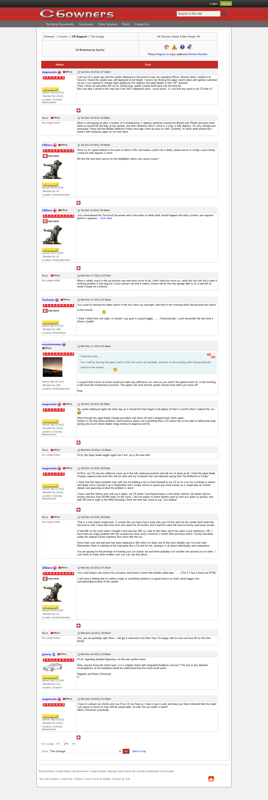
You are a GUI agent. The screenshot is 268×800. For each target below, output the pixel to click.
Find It (126, 24)
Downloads (153, 771)
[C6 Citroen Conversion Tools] (189, 46)
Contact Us (142, 24)
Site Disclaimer (80, 771)
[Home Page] (167, 46)
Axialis (107, 778)
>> (74, 743)
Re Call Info (139, 771)
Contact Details (98, 771)
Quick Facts (125, 771)
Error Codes (167, 771)
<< (58, 743)
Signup (226, 3)
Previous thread (170, 36)
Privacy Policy (46, 771)
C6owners (49, 36)
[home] (77, 14)
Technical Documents (60, 24)
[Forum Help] (182, 46)
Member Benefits (198, 54)
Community (85, 24)
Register (161, 54)
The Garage (97, 36)
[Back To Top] (211, 778)
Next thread (188, 36)
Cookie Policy (63, 771)
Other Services (108, 24)
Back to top (139, 751)
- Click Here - (106, 218)
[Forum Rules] (174, 46)
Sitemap (112, 771)
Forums (63, 36)
